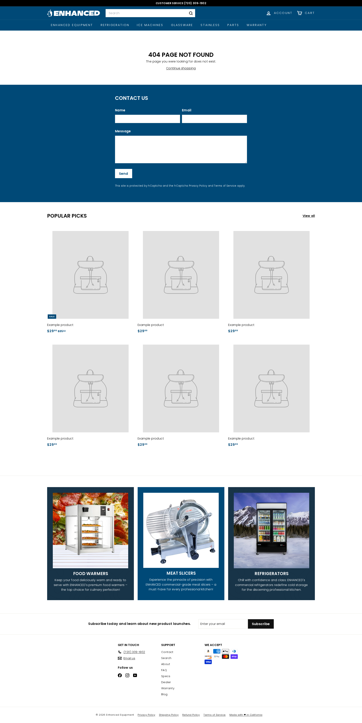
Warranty (257, 25)
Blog (164, 694)
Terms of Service (225, 186)
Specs (165, 676)
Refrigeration (115, 25)
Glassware (182, 25)
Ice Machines (150, 25)
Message (123, 131)
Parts (233, 25)
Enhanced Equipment (72, 25)
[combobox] (150, 13)
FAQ (164, 670)
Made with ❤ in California (245, 715)
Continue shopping (181, 68)
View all (309, 216)
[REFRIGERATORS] (271, 530)
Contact (167, 652)
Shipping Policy (169, 715)
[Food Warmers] (90, 530)
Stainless (210, 25)
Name (120, 110)
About (165, 664)
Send (123, 173)
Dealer (166, 682)
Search (166, 658)
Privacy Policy (198, 186)
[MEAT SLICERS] (181, 530)
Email (186, 110)
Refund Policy (191, 715)
